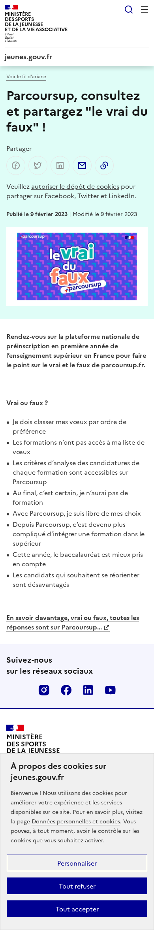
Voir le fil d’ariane (26, 76)
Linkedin (88, 689)
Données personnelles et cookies (76, 821)
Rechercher (129, 9)
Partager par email (82, 165)
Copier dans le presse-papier (104, 165)
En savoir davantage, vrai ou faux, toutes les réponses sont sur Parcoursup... (72, 622)
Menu (144, 9)
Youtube (110, 689)
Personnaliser (77, 863)
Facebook (65, 689)
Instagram (43, 689)
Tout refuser (77, 885)
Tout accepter (77, 908)
